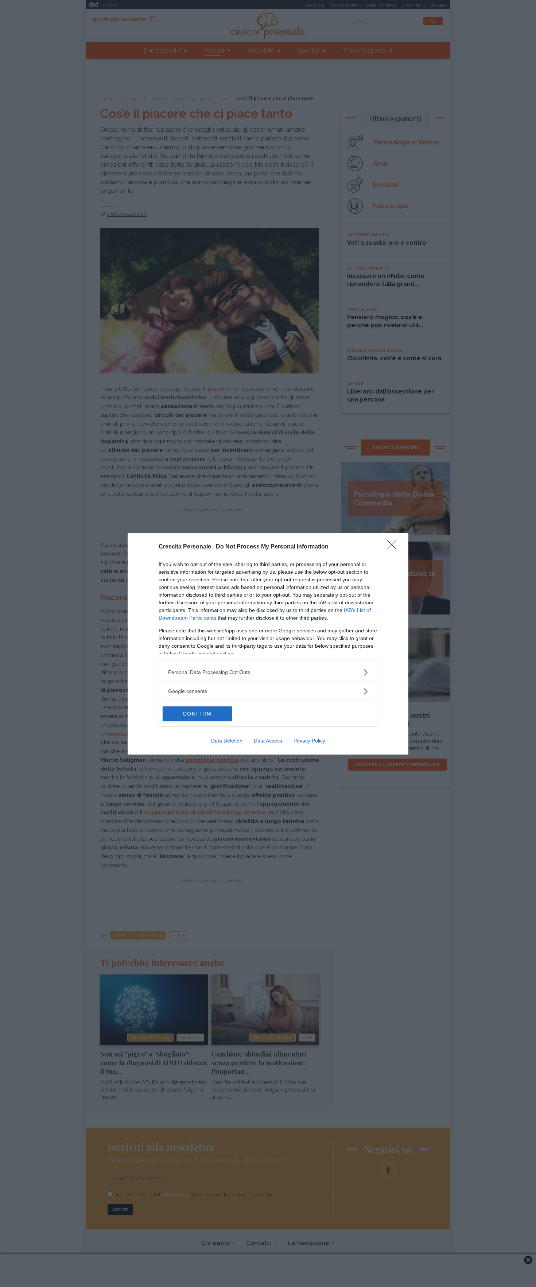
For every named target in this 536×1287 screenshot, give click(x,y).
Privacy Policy (309, 741)
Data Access (268, 741)
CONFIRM (197, 714)
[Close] (394, 547)
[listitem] (268, 672)
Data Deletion (226, 741)
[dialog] (268, 644)
